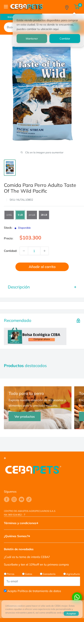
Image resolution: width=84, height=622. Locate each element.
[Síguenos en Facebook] (6, 499)
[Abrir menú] (6, 6)
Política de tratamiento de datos (39, 591)
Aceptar (71, 613)
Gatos (28, 573)
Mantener (32, 38)
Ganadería (49, 573)
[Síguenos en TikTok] (29, 499)
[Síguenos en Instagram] (14, 499)
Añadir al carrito (42, 266)
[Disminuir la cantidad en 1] (24, 251)
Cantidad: (10, 251)
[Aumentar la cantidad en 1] (44, 251)
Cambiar (65, 38)
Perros (10, 573)
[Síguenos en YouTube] (21, 499)
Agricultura (73, 573)
